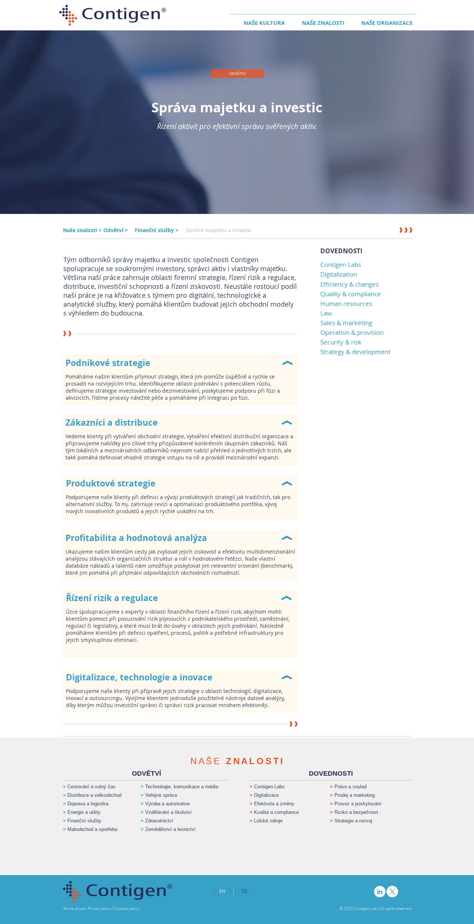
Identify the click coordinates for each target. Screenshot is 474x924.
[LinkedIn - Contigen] (379, 891)
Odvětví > (115, 230)
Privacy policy (99, 908)
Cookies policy (127, 908)
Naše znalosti (81, 230)
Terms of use (74, 908)
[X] (392, 891)
